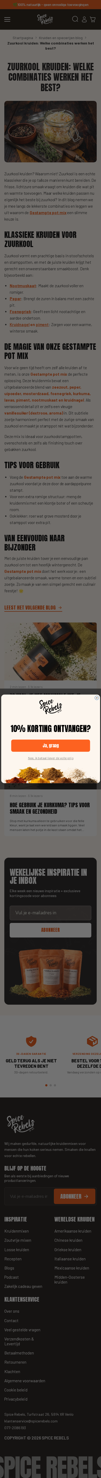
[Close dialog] (97, 698)
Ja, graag (50, 746)
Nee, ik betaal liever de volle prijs (50, 758)
